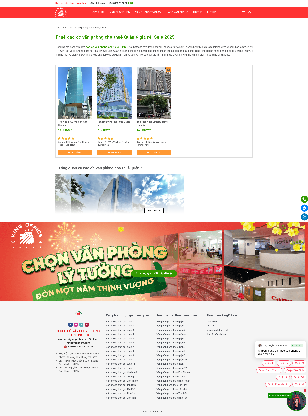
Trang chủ (60, 27)
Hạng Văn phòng (177, 12)
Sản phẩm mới (97, 3)
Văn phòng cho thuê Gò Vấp (171, 376)
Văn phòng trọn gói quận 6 (120, 342)
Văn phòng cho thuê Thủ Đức (171, 393)
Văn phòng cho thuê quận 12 (171, 368)
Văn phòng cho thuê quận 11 (171, 363)
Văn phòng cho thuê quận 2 (170, 325)
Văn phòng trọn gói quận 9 (120, 355)
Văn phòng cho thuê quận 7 (170, 347)
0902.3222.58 (122, 3)
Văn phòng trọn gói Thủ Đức (121, 393)
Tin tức (197, 12)
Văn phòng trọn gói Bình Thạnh (122, 380)
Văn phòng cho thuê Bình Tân (171, 397)
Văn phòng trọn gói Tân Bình (121, 384)
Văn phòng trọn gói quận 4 (120, 334)
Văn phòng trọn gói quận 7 (120, 347)
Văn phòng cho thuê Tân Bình (171, 384)
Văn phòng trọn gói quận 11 (120, 363)
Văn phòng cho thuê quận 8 (170, 351)
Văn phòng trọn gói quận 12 (120, 368)
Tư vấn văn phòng (216, 334)
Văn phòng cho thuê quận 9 (170, 355)
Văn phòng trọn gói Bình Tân (121, 397)
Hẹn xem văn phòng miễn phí (70, 3)
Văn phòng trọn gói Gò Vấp (120, 376)
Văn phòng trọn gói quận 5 (120, 338)
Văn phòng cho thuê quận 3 (170, 330)
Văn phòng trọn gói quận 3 (120, 330)
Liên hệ (211, 12)
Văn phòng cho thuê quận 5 (170, 338)
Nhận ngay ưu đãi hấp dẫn (153, 273)
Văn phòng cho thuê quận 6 (170, 342)
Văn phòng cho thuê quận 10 (171, 359)
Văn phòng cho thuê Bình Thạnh (173, 380)
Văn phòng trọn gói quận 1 (120, 321)
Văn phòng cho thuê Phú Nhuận (173, 372)
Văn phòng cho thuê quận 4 (170, 334)
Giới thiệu (98, 12)
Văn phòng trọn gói (148, 12)
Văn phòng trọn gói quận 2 (120, 325)
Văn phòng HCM (120, 12)
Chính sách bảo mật (217, 330)
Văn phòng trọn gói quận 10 (120, 359)
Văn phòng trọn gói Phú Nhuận (122, 372)
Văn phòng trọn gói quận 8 (120, 351)
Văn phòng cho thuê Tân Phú (171, 389)
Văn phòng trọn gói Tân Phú (120, 389)
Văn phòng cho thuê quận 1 (170, 321)
